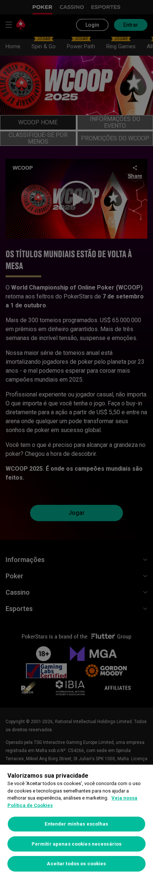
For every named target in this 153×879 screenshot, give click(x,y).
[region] (76, 822)
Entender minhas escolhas (76, 824)
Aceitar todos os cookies (76, 863)
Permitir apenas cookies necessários (77, 844)
